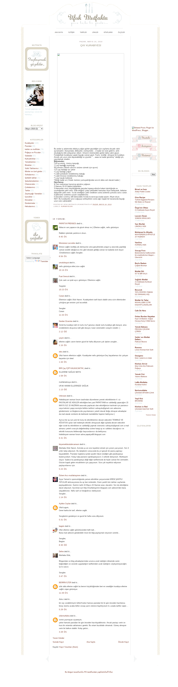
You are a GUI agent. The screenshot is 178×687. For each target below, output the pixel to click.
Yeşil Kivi (139, 399)
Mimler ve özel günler (33, 171)
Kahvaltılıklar (30, 159)
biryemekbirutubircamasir (69, 444)
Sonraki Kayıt (58, 642)
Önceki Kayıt (123, 642)
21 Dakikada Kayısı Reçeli (145, 210)
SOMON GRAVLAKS (142, 218)
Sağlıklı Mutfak (141, 280)
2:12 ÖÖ (63, 332)
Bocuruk (138, 290)
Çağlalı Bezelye (141, 266)
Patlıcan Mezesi (141, 342)
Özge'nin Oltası (141, 208)
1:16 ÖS (63, 345)
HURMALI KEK (140, 245)
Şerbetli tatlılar (31, 178)
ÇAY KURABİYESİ (90, 45)
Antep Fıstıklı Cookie (142, 192)
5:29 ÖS (63, 609)
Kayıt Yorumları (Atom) (68, 647)
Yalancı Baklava (141, 377)
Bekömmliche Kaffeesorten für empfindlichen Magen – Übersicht (145, 255)
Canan (61, 296)
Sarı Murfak (140, 224)
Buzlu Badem (140, 263)
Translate (44, 261)
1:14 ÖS (63, 497)
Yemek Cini (140, 374)
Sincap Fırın (140, 251)
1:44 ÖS (63, 362)
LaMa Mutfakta (141, 382)
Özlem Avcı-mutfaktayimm (70, 475)
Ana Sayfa (91, 642)
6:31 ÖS (63, 438)
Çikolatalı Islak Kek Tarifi (144, 409)
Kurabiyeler (67, 206)
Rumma (138, 347)
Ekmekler (29, 200)
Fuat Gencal (64, 276)
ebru (60, 352)
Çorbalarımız (30, 187)
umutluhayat (64, 263)
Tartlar (27, 190)
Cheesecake (30, 184)
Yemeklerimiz (30, 162)
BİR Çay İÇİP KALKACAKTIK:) (71, 368)
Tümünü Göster (151, 415)
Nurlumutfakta (141, 390)
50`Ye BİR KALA (141, 274)
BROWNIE (139, 401)
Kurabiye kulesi (141, 385)
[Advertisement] (144, 81)
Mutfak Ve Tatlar (142, 300)
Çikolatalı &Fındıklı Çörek (144, 393)
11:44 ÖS (63, 315)
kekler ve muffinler (32, 149)
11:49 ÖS (63, 593)
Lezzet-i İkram (141, 216)
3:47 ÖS (63, 576)
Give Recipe (140, 197)
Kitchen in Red (141, 407)
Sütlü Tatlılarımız (32, 168)
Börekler (28, 165)
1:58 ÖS (63, 376)
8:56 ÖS (63, 256)
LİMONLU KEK (140, 226)
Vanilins (138, 243)
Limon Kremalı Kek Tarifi (144, 350)
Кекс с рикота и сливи (143, 358)
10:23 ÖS (63, 290)
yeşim (61, 338)
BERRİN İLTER (65, 582)
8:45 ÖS (63, 237)
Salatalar (28, 156)
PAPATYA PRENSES (67, 223)
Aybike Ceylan (65, 504)
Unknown (62, 396)
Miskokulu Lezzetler (67, 243)
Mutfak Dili (139, 271)
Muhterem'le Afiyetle (143, 232)
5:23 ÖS (63, 469)
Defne (61, 551)
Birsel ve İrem (141, 189)
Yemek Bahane (141, 327)
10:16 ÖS (63, 270)
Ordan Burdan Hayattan (145, 316)
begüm (61, 526)
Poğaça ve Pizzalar (33, 152)
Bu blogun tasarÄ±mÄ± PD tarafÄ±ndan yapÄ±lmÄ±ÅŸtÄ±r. (89, 672)
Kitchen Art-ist (141, 364)
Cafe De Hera (140, 311)
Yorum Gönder (58, 638)
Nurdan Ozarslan (65, 321)
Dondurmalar (30, 203)
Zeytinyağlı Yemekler (33, 194)
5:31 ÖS (63, 520)
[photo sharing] (90, 142)
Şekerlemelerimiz (32, 181)
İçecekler (28, 197)
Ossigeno (139, 356)
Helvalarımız (30, 206)
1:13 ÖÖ (63, 390)
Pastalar (28, 146)
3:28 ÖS (63, 632)
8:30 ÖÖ (63, 545)
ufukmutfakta (64, 616)
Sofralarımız (30, 175)
